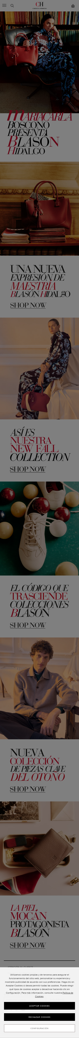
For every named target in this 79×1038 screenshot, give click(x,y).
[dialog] (39, 1002)
